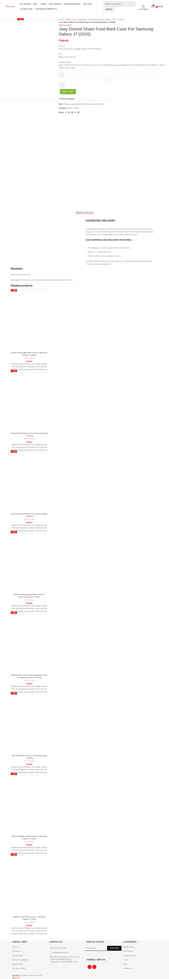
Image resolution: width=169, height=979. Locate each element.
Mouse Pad (127, 968)
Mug (125, 964)
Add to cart (67, 91)
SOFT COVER (118, 19)
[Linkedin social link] (75, 112)
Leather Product (129, 956)
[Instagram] (94, 967)
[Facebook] (90, 967)
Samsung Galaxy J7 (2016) (99, 19)
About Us (16, 947)
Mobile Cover (71, 19)
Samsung (82, 19)
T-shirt (125, 960)
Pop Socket (127, 951)
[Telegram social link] (78, 112)
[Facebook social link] (66, 112)
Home (61, 19)
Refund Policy (17, 964)
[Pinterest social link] (72, 112)
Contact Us (16, 951)
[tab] (84, 212)
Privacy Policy (17, 956)
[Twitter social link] (69, 112)
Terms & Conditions (20, 960)
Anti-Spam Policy (19, 968)
